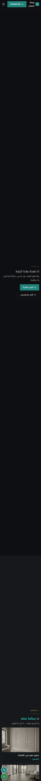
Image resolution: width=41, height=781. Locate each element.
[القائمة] (3, 4)
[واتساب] (4, 777)
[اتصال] (4, 770)
